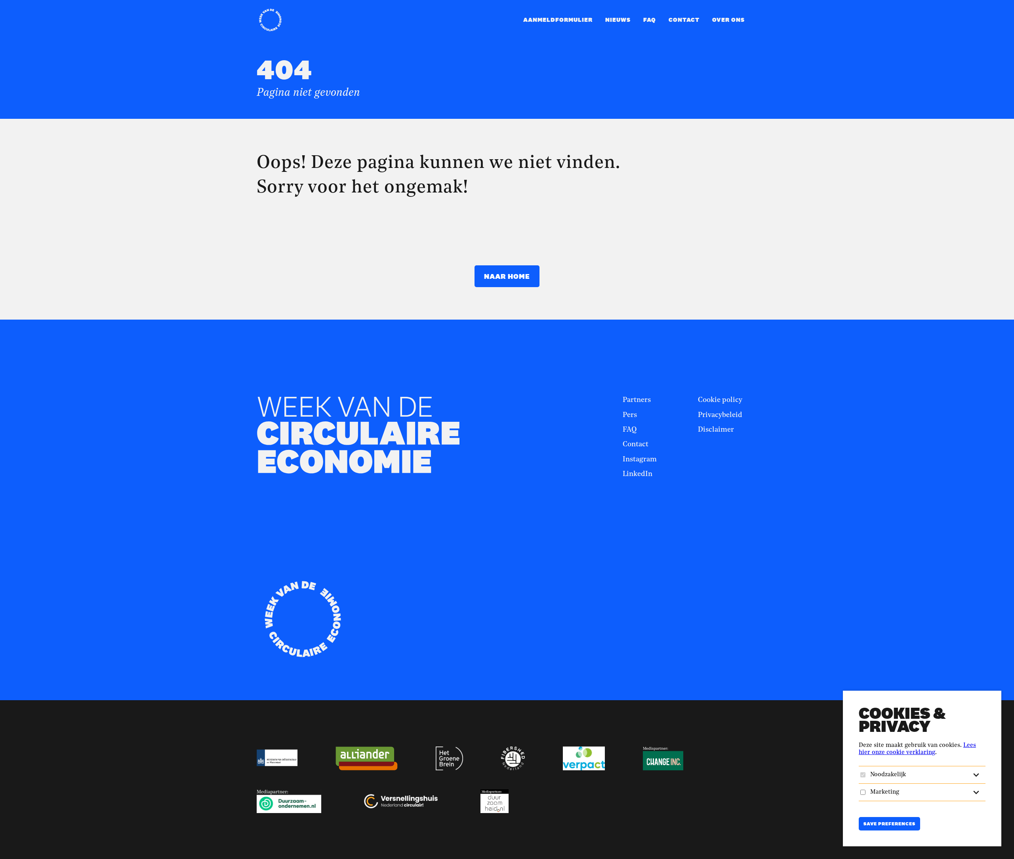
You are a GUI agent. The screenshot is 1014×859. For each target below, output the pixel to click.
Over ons (728, 19)
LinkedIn (637, 474)
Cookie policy (720, 400)
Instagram (640, 459)
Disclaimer (716, 429)
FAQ (649, 19)
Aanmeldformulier (558, 19)
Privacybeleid (720, 415)
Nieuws (618, 19)
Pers (630, 415)
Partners (637, 400)
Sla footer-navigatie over (565, 370)
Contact (684, 19)
